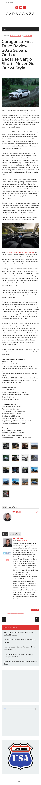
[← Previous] (4, 619)
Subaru (21, 613)
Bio (6, 534)
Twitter (20, 7)
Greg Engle (28, 36)
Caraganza (20, 13)
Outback (14, 613)
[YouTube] (7, 561)
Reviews (35, 610)
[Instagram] (10, 554)
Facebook (16, 7)
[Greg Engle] (7, 523)
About (4, 507)
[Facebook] (7, 554)
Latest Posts (13, 507)
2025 (9, 613)
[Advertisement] (21, 20)
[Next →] (37, 619)
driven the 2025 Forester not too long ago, (21, 252)
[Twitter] (36, 512)
